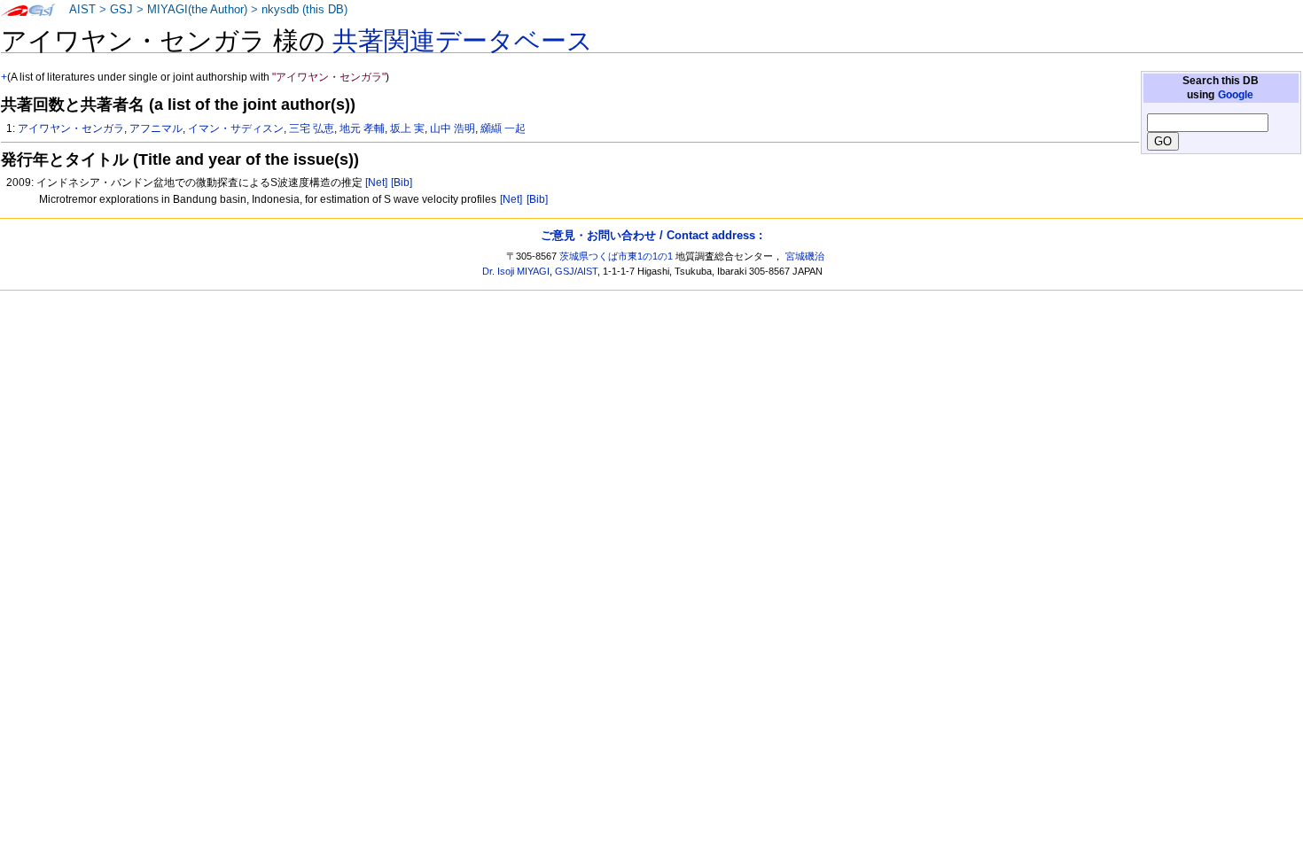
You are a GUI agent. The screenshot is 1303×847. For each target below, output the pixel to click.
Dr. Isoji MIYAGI (516, 271)
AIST (82, 10)
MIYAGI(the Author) (197, 10)
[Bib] (401, 182)
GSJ (121, 10)
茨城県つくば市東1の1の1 (616, 256)
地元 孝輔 (362, 128)
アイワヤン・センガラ (71, 128)
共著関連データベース (462, 41)
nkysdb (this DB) (304, 10)
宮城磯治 (804, 256)
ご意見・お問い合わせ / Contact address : (651, 235)
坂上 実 (407, 128)
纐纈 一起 (503, 128)
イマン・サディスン (236, 128)
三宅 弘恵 (311, 128)
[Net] (376, 182)
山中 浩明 (452, 128)
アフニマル (156, 128)
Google (1235, 95)
